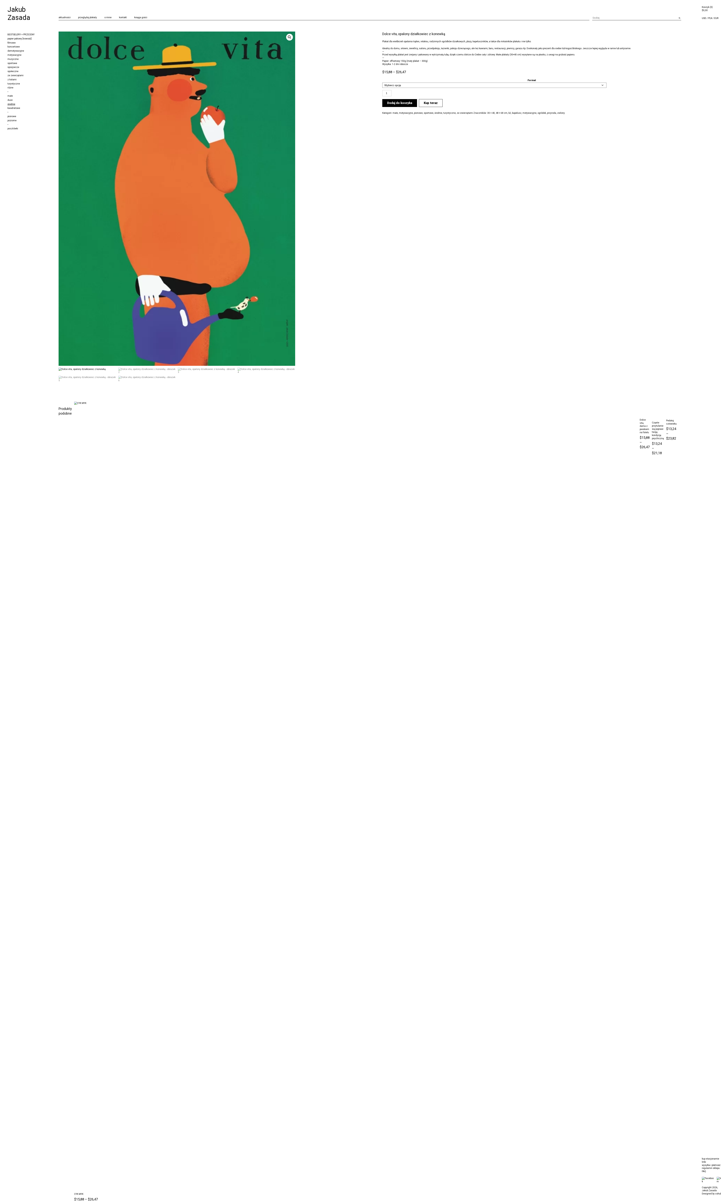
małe (10, 96)
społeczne (13, 71)
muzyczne (13, 59)
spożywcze (13, 67)
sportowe (12, 63)
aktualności (65, 17)
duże (10, 100)
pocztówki (13, 128)
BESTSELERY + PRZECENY (21, 34)
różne (10, 87)
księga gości (140, 17)
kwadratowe (14, 108)
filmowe (12, 42)
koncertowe (14, 46)
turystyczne (14, 83)
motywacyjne (14, 55)
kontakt (123, 17)
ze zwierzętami (15, 75)
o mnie (108, 17)
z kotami (12, 79)
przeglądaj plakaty (87, 17)
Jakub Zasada (19, 14)
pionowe (12, 116)
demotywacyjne (16, 51)
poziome (12, 120)
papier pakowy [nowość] (20, 38)
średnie (11, 104)
